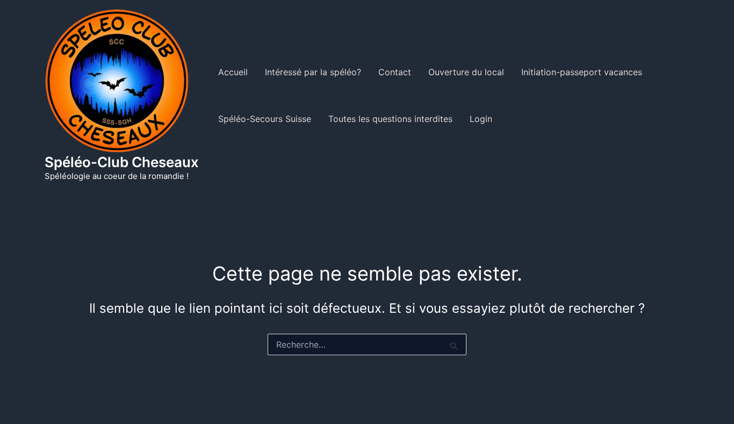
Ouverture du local (466, 72)
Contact (394, 72)
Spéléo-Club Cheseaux (122, 162)
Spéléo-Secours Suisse (264, 118)
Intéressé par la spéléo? (313, 72)
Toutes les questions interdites (390, 118)
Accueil (233, 72)
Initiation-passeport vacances (581, 72)
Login (481, 118)
